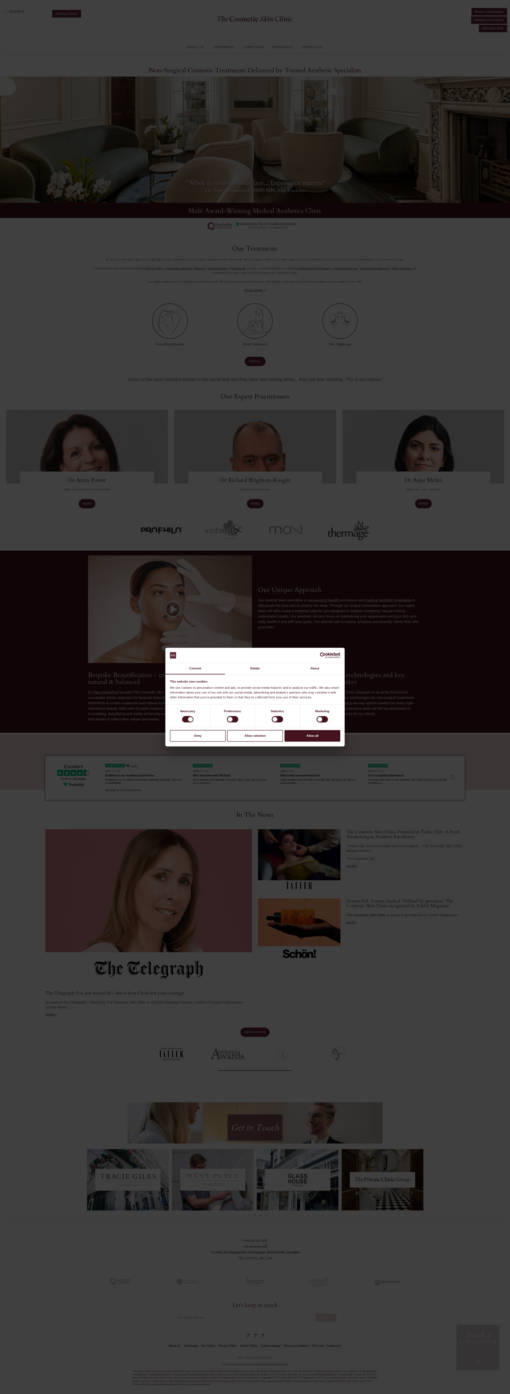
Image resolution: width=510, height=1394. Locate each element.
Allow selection (255, 736)
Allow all (312, 736)
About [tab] (314, 668)
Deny (197, 736)
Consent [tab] (195, 668)
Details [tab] (255, 668)
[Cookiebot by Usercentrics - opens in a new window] (322, 655)
